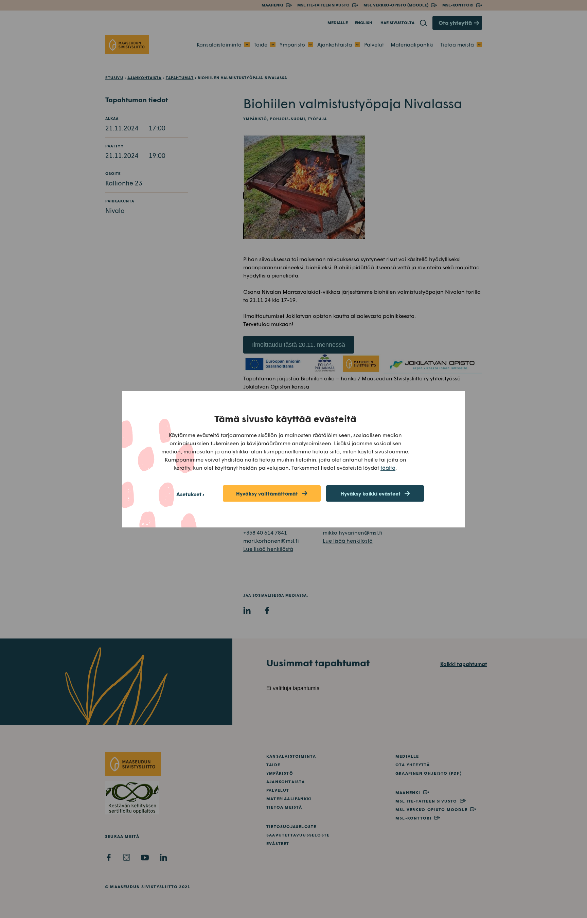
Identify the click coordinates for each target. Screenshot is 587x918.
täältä (387, 467)
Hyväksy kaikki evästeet (370, 493)
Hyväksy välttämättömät (267, 493)
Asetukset (188, 494)
